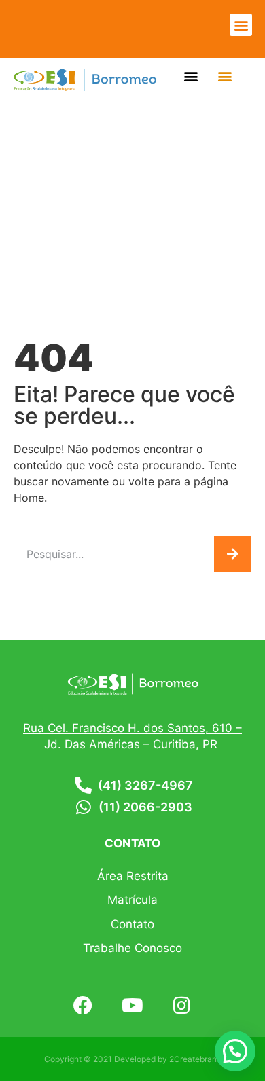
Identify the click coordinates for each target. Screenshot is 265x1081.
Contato (132, 924)
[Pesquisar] (232, 554)
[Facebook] (83, 1006)
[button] (241, 25)
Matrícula (132, 899)
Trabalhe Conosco (132, 948)
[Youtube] (133, 1006)
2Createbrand (195, 1059)
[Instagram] (182, 1006)
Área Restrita (133, 876)
